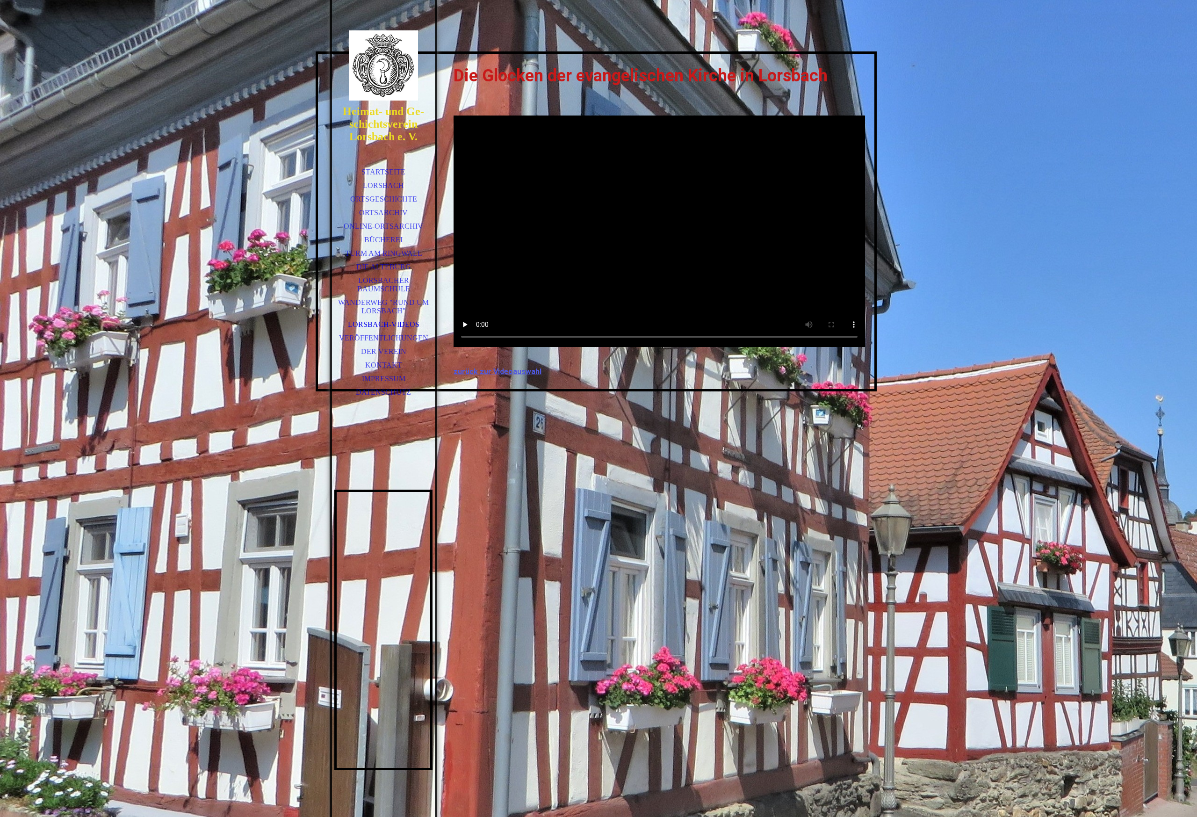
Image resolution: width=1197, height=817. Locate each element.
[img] (383, 65)
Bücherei (383, 240)
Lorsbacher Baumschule (383, 284)
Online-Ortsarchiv (383, 226)
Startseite (383, 172)
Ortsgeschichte (383, 199)
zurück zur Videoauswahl (497, 371)
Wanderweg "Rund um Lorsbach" (383, 306)
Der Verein (383, 351)
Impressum (383, 379)
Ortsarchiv (383, 213)
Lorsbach (383, 185)
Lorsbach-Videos (383, 324)
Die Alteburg (383, 267)
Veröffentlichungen (383, 338)
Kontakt (383, 365)
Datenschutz (383, 392)
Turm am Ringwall (383, 253)
